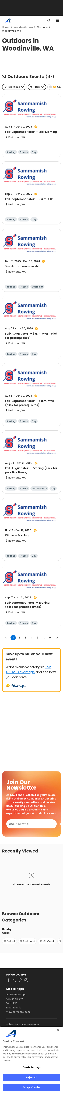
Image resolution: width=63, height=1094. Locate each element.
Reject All (31, 1077)
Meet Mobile (13, 1007)
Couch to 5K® (14, 999)
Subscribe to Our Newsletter (23, 1024)
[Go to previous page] (6, 637)
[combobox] (14, 87)
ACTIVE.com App (16, 994)
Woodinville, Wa (23, 27)
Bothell (11, 941)
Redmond (29, 941)
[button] (37, 87)
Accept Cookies (31, 1087)
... (44, 637)
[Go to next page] (57, 637)
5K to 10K (11, 1003)
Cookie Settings (32, 1067)
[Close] (58, 1030)
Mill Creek (48, 941)
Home (5, 27)
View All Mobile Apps (18, 1012)
